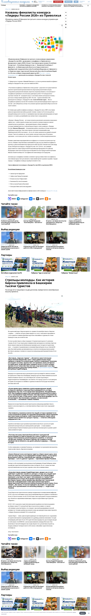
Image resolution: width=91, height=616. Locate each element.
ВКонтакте (68, 1)
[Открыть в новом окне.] (12, 198)
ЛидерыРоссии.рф (51, 191)
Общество (8, 9)
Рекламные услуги (82, 2)
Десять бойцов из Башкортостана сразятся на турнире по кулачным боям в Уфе (74, 5)
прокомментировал (46, 367)
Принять (82, 613)
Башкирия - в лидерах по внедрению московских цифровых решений (29, 5)
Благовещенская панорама (15, 1)
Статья (3, 5)
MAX (76, 1)
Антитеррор (49, 1)
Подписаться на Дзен (41, 2)
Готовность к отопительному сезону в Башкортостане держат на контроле (51, 5)
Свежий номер (58, 1)
